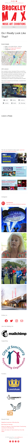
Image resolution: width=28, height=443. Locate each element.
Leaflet (13, 64)
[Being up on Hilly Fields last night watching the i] (14, 271)
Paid (15, 49)
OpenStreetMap (19, 64)
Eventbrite (7, 82)
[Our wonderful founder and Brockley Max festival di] (14, 245)
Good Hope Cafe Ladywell (15, 48)
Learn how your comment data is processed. (12, 150)
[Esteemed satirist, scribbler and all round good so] (14, 219)
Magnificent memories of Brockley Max (10, 422)
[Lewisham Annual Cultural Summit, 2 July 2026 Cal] (14, 297)
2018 (12, 49)
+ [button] (3, 53)
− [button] (3, 55)
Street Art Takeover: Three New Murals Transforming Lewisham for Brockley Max (13, 427)
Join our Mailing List (19, 3)
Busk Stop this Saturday (6, 424)
